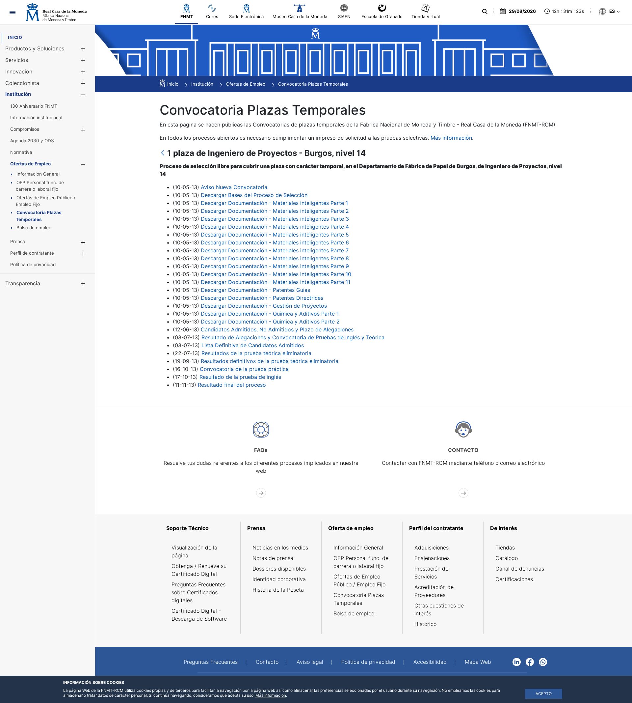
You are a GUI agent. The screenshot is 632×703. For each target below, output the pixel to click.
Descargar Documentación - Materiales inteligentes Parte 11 (275, 282)
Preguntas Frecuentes (211, 662)
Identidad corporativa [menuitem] (279, 579)
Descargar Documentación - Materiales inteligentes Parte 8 (275, 258)
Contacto (267, 662)
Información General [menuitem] (358, 547)
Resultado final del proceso (232, 384)
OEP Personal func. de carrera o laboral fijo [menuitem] (360, 562)
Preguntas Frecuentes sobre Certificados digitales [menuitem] (198, 592)
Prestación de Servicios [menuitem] (431, 572)
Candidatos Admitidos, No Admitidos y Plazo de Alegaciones (277, 329)
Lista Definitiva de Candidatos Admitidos (252, 345)
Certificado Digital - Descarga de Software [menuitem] (199, 614)
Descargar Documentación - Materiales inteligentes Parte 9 (275, 266)
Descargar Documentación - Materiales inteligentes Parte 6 (275, 242)
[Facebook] (530, 661)
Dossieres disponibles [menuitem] (279, 568)
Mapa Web (478, 662)
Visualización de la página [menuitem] (194, 551)
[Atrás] (163, 153)
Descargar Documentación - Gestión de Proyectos (264, 305)
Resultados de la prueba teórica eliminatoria (256, 353)
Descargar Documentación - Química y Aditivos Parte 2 (270, 321)
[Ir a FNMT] (56, 12)
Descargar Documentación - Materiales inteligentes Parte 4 (275, 226)
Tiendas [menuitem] (505, 547)
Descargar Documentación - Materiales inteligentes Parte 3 (275, 218)
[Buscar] (485, 11)
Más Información (270, 695)
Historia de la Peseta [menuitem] (278, 589)
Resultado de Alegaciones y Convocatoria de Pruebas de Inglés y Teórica (292, 337)
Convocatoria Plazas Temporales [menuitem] (358, 599)
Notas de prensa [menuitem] (272, 558)
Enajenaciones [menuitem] (432, 558)
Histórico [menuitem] (425, 624)
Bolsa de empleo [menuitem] (353, 613)
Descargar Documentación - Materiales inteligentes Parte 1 (274, 203)
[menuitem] (15, 37)
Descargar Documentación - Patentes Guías (255, 290)
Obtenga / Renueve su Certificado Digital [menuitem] (198, 570)
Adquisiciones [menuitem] (431, 547)
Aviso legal (310, 662)
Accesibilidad (430, 662)
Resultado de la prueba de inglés (240, 377)
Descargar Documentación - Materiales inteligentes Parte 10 (276, 274)
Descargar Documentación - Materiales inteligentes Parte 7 (275, 250)
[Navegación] (12, 12)
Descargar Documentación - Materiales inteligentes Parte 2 (275, 211)
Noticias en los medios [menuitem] (280, 547)
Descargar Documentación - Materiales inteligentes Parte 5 (275, 234)
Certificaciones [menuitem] (514, 579)
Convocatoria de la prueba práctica (244, 369)
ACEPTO (544, 693)
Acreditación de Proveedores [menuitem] (434, 591)
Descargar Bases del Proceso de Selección (254, 195)
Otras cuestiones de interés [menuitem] (439, 609)
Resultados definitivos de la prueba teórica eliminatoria (269, 361)
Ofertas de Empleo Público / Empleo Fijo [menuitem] (359, 580)
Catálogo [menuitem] (506, 558)
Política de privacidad (368, 662)
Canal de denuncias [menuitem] (519, 568)
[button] (82, 48)
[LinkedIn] (517, 661)
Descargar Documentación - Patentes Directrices (262, 298)
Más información (451, 137)
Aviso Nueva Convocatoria (234, 187)
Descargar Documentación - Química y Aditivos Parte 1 (270, 313)
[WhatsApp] (543, 661)
